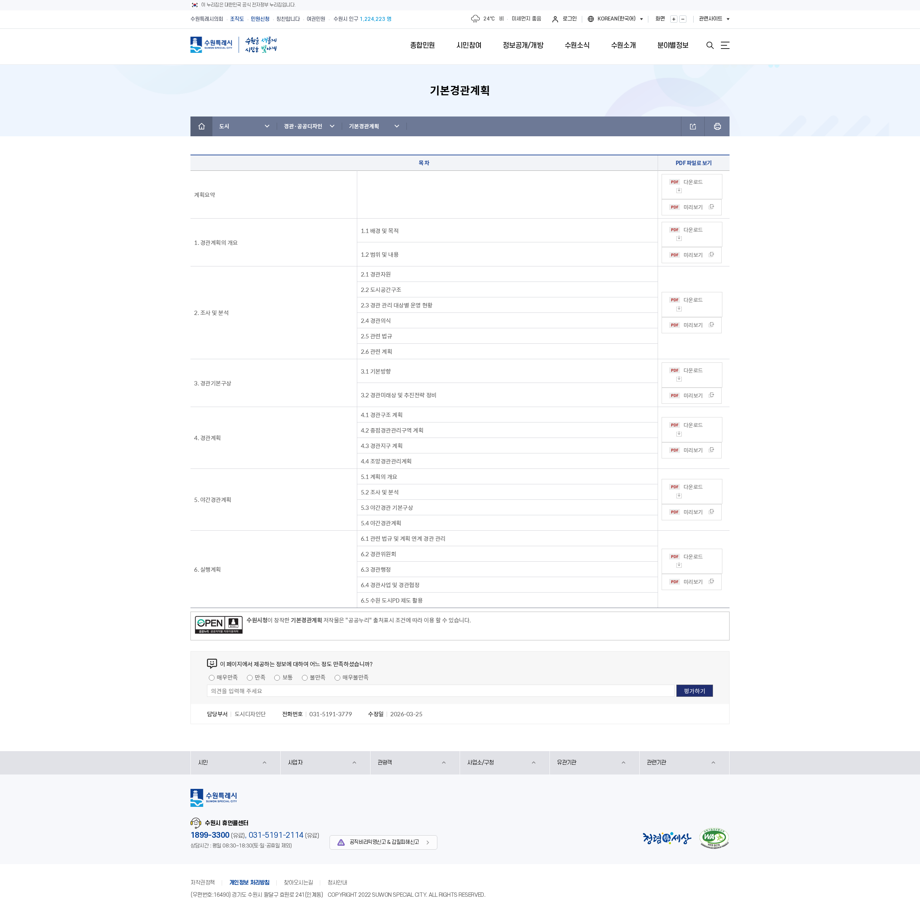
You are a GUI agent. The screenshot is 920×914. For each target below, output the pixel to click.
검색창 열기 (710, 45)
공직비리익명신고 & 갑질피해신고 (384, 842)
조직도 (237, 19)
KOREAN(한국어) (617, 19)
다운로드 (693, 182)
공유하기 (692, 126)
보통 (287, 677)
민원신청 (260, 19)
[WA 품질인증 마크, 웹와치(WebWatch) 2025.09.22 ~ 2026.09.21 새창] (714, 838)
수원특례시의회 (206, 19)
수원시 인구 (362, 19)
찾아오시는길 (298, 882)
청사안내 (337, 882)
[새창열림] (218, 626)
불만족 (318, 677)
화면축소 (682, 19)
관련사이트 (710, 19)
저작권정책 (202, 882)
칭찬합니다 (288, 19)
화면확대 (673, 19)
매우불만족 (355, 677)
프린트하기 (717, 126)
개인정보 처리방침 (249, 882)
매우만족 (227, 677)
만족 (260, 677)
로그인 (570, 19)
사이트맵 (725, 45)
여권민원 (316, 19)
